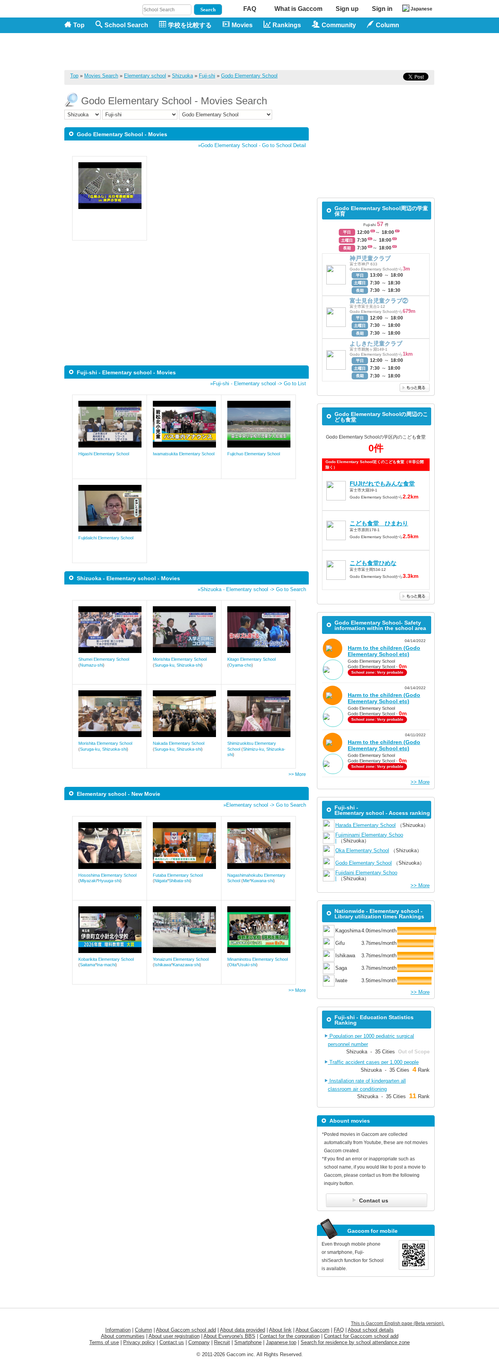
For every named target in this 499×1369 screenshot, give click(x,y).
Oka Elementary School (362, 850)
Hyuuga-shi (109, 880)
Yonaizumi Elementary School (181, 959)
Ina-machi (106, 964)
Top (79, 25)
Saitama (87, 964)
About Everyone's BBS (229, 1336)
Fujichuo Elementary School (253, 453)
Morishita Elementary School (180, 659)
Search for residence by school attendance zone (355, 1342)
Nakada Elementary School (178, 743)
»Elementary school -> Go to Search (264, 805)
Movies (242, 25)
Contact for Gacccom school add (361, 1336)
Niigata (160, 880)
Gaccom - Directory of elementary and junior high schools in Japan (105, 47)
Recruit (222, 1342)
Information (118, 1330)
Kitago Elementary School (251, 659)
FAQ (249, 8)
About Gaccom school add (186, 1330)
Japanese (421, 9)
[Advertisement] (293, 51)
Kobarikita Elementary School (106, 959)
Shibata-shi (179, 880)
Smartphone (248, 1342)
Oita (233, 964)
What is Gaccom (298, 8)
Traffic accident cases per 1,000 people (373, 1062)
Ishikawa (162, 964)
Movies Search (101, 76)
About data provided (242, 1330)
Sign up (347, 8)
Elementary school (145, 76)
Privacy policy (139, 1342)
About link (280, 1330)
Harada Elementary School (365, 825)
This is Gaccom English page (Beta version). (397, 1323)
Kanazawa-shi (186, 964)
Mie (246, 880)
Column (143, 1330)
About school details (371, 1330)
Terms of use (104, 1342)
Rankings (287, 25)
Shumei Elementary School (103, 659)
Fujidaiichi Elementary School (105, 537)
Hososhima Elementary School (107, 875)
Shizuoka (182, 76)
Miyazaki (88, 880)
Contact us (171, 1342)
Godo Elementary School (249, 76)
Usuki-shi (247, 964)
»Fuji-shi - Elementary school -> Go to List (258, 383)
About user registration (174, 1336)
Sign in (382, 8)
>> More (297, 774)
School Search (126, 25)
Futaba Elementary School (178, 875)
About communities (123, 1336)
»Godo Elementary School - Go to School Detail (252, 145)
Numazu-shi (91, 665)
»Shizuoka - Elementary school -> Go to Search (252, 589)
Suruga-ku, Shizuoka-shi (177, 665)
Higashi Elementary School (103, 453)
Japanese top (281, 1342)
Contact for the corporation (290, 1336)
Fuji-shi (207, 76)
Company (199, 1342)
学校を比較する (190, 25)
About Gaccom (312, 1330)
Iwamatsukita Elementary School (183, 453)
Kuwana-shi (262, 880)
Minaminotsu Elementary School (257, 959)
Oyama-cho (240, 665)
